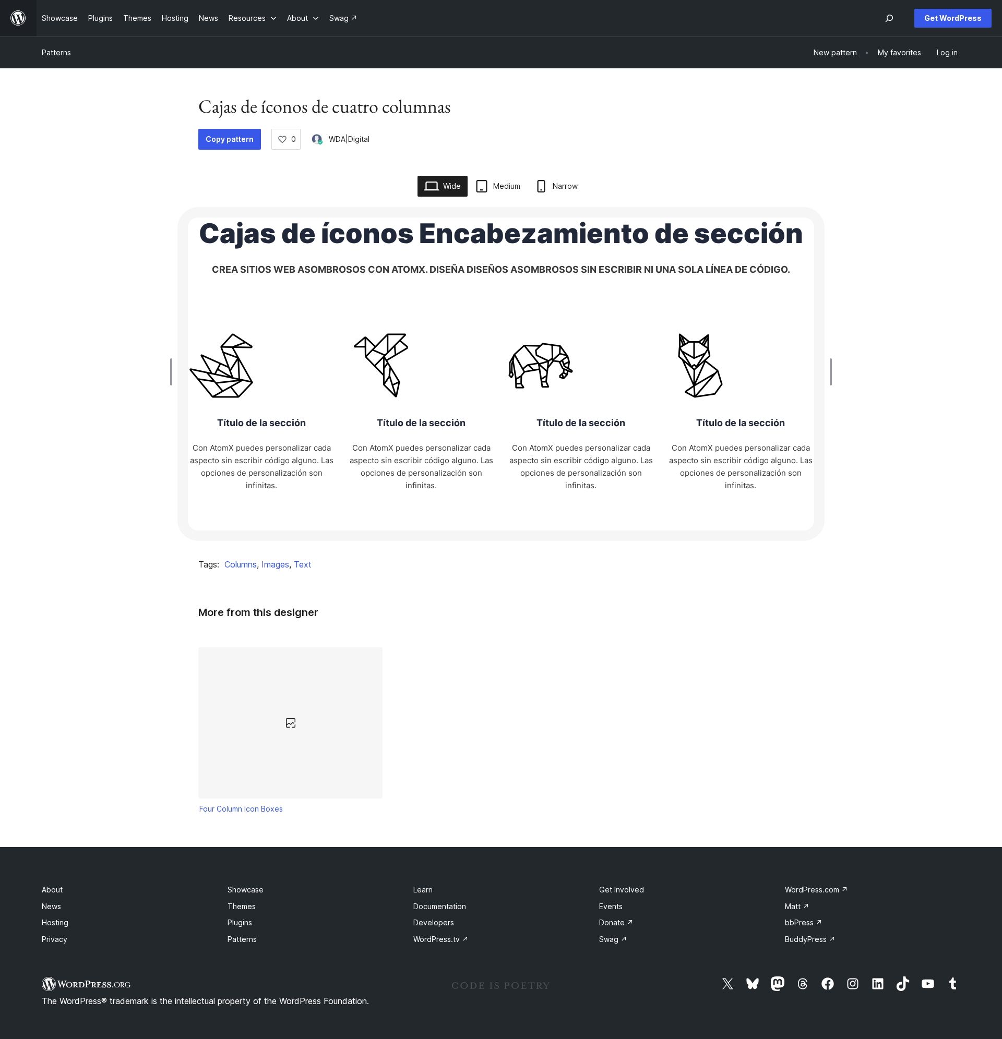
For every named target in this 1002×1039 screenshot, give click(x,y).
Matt (797, 906)
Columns (240, 564)
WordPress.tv (441, 939)
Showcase (246, 889)
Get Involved (621, 889)
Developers (433, 922)
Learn (423, 889)
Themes (242, 906)
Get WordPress (953, 18)
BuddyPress (810, 939)
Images (275, 564)
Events (611, 906)
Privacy (54, 939)
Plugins (240, 922)
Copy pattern (230, 139)
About (52, 889)
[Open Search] (889, 18)
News (51, 906)
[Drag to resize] (173, 371)
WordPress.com (816, 889)
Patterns (56, 52)
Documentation (439, 906)
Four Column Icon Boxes (241, 808)
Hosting (55, 922)
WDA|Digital (349, 139)
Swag (613, 939)
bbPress (803, 922)
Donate (616, 922)
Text (303, 564)
